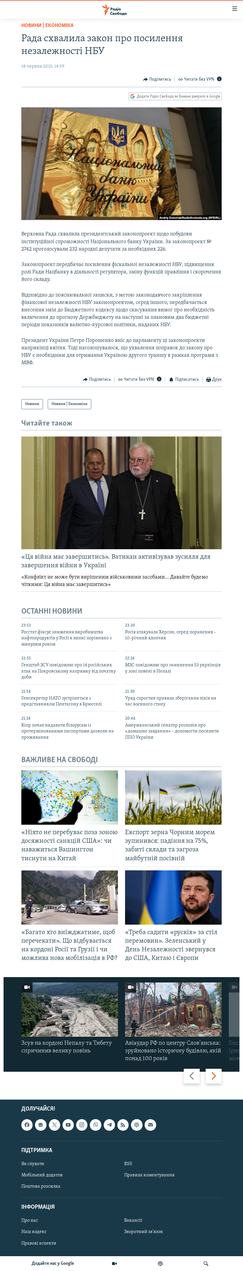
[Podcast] (136, 1124)
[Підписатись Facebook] (27, 1124)
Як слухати (32, 1164)
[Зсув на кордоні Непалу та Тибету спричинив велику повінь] (69, 1009)
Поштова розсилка (40, 1186)
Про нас (29, 1220)
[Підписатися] (150, 1124)
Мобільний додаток (42, 1175)
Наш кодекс (34, 1231)
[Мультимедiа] (114, 1263)
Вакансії (133, 1220)
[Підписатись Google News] (40, 1124)
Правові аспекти (38, 1243)
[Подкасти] (160, 1263)
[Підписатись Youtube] (68, 1124)
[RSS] (123, 1124)
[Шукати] (206, 1263)
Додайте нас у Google (53, 1263)
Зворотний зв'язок (143, 1231)
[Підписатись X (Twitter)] (54, 1124)
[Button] (157, 79)
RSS (128, 1164)
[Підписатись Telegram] (109, 1124)
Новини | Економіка (47, 25)
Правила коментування (149, 1175)
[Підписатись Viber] (95, 1124)
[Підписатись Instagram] (81, 1124)
